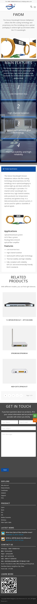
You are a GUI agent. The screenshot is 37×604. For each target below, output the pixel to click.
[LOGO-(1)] (15, 7)
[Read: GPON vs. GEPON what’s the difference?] (3, 539)
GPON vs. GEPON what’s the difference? (18, 538)
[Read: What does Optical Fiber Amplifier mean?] (3, 533)
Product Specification (11, 169)
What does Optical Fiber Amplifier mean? (19, 532)
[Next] (31, 47)
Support (3, 495)
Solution (3, 493)
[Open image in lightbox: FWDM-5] (27, 57)
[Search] (30, 7)
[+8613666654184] (35, 416)
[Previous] (6, 47)
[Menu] (35, 7)
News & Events (5, 488)
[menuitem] (30, 7)
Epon (2, 510)
